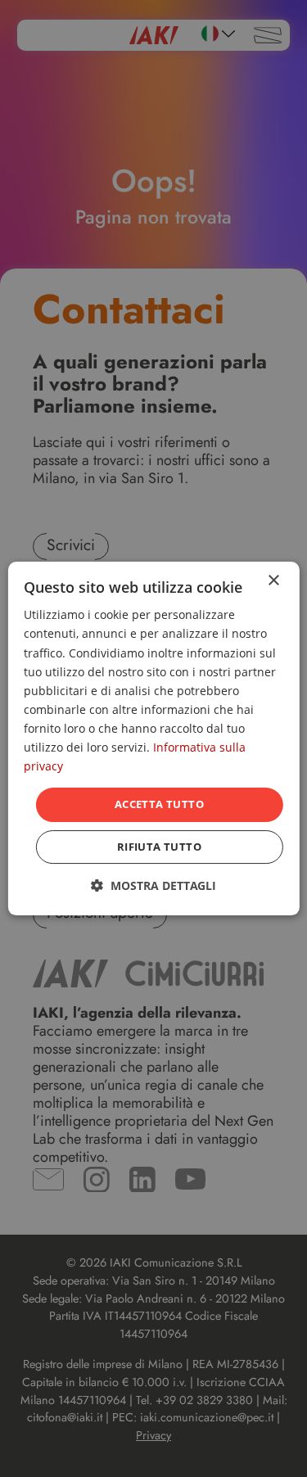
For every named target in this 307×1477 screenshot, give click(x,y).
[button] (153, 885)
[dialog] (153, 738)
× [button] (273, 581)
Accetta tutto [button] (159, 804)
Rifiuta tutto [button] (159, 846)
